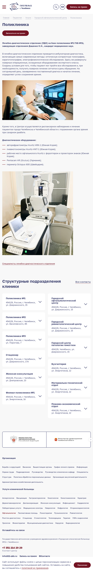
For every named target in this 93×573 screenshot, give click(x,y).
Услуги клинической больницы (18, 489)
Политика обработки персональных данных (32, 477)
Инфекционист (69, 503)
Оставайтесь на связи (13, 530)
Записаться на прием (15, 33)
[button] (2, 439)
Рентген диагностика (11, 518)
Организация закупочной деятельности (70, 477)
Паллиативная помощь (28, 513)
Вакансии (27, 467)
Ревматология (76, 513)
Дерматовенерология (11, 503)
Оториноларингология (79, 508)
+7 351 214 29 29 (12, 547)
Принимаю (82, 565)
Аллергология (8, 498)
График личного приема (64, 467)
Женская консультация (21, 377)
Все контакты (83, 281)
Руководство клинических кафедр (60, 472)
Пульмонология (61, 513)
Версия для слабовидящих (62, 7)
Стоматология (40, 518)
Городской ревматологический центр (66, 326)
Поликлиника (76, 18)
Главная (6, 18)
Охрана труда (8, 472)
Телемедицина (55, 518)
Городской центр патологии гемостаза (63, 347)
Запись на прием (78, 7)
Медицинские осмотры (33, 508)
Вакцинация (21, 498)
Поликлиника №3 (21, 339)
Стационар (21, 358)
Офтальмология (9, 513)
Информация (82, 467)
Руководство (37, 472)
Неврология (50, 508)
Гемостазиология (68, 498)
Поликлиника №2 (21, 320)
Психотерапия (46, 513)
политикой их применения (35, 568)
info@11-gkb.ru (9, 556)
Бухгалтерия (66, 367)
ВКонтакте (44, 556)
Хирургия (59, 523)
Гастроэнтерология (37, 498)
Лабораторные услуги (11, 508)
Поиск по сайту (56, 7)
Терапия (66, 518)
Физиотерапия (18, 523)
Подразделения (23, 472)
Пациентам (17, 18)
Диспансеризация (30, 503)
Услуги (28, 18)
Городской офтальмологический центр (50, 18)
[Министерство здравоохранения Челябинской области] (68, 439)
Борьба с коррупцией (11, 467)
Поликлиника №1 (21, 301)
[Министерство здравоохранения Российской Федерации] (24, 439)
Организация (9, 458)
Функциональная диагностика (40, 523)
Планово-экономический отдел (66, 408)
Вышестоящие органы (42, 467)
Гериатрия (82, 498)
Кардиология (83, 503)
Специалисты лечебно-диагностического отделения (28, 263)
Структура (6, 477)
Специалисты (82, 472)
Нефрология (63, 508)
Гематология (53, 498)
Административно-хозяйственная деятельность (22, 482)
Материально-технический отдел (66, 387)
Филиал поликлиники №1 (20, 396)
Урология (6, 523)
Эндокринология (73, 523)
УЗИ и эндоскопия (80, 518)
